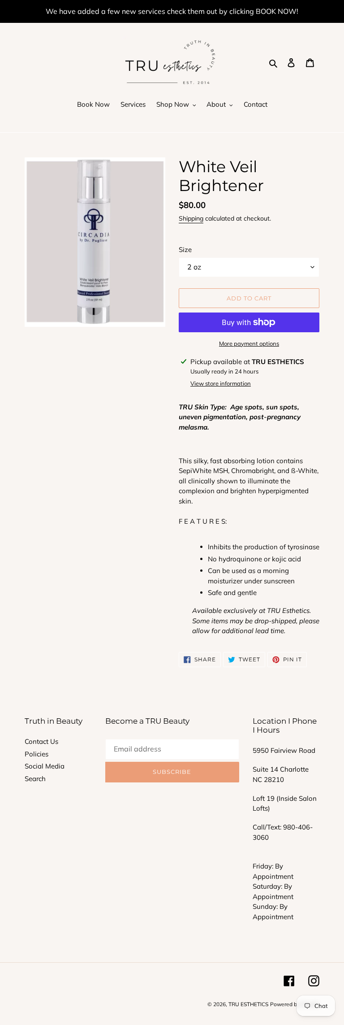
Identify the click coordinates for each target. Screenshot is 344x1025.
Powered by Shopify (294, 1004)
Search (35, 778)
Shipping (191, 218)
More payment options (249, 343)
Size (185, 249)
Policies (36, 754)
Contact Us (41, 741)
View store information (220, 383)
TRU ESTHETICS (248, 1004)
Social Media (44, 766)
